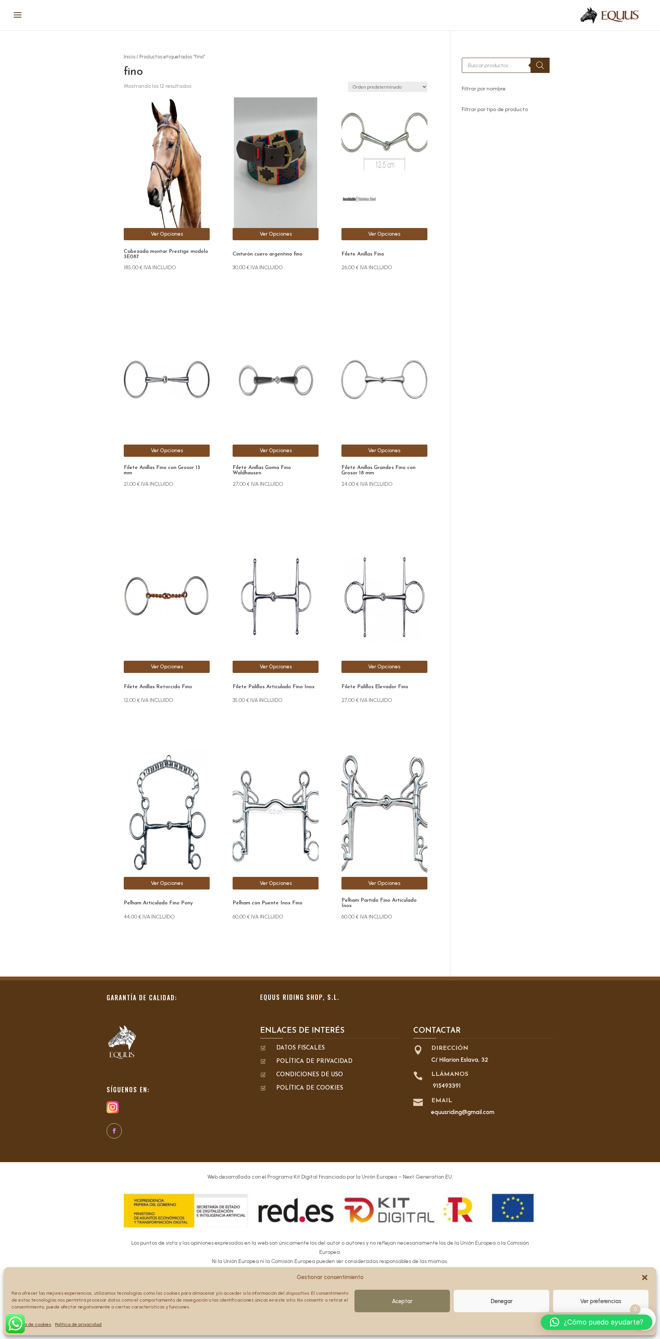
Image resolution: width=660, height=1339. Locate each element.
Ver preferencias (600, 1301)
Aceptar (402, 1301)
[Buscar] (540, 65)
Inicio (129, 57)
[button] (645, 1277)
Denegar (502, 1301)
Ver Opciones (167, 234)
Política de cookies (31, 1324)
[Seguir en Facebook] (114, 1130)
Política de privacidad (78, 1324)
